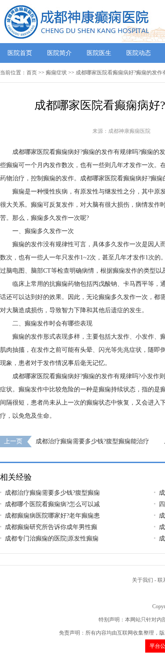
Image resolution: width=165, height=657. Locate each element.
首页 (31, 72)
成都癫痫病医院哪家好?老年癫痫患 (52, 515)
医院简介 (59, 53)
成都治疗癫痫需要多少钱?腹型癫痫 (52, 492)
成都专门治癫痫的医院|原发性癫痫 (52, 538)
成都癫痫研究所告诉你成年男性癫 (51, 527)
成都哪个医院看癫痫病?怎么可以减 (52, 504)
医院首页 (19, 53)
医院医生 (99, 53)
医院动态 (138, 53)
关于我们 (142, 580)
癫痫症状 (56, 72)
